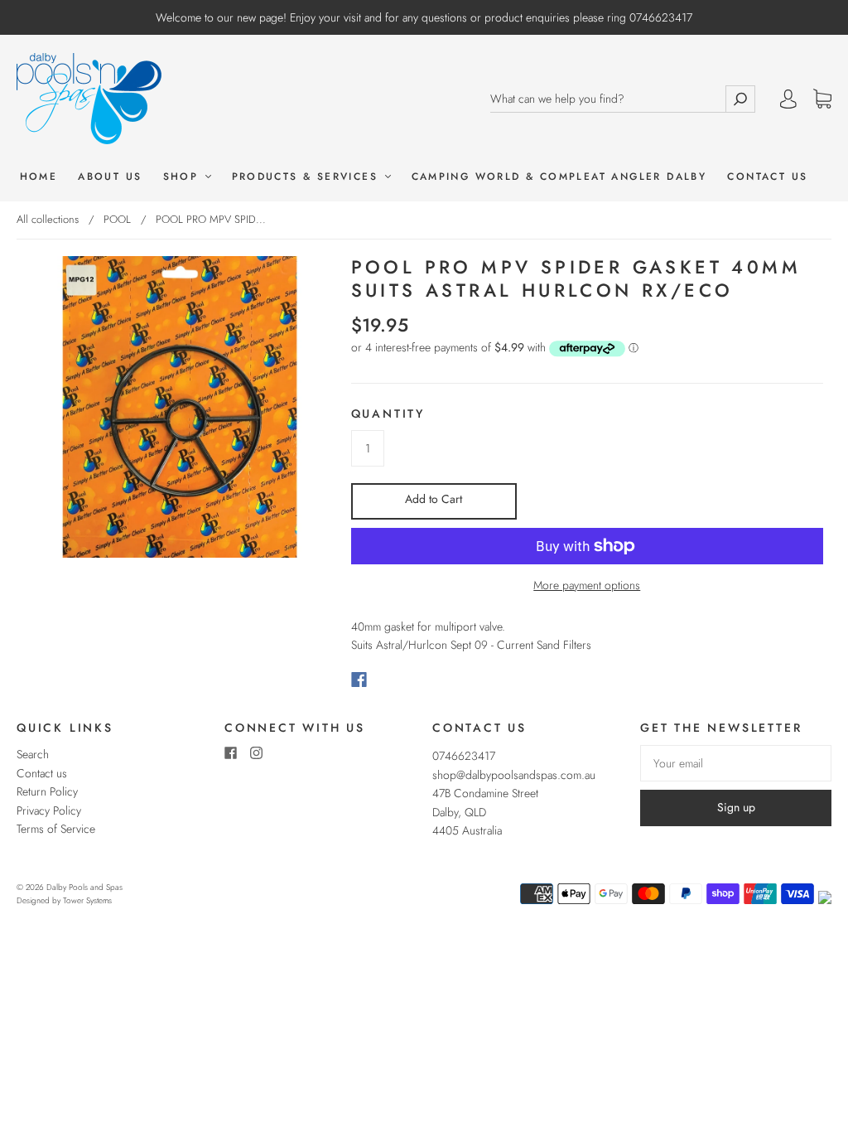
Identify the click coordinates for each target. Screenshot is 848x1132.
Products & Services (307, 177)
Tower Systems (87, 900)
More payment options (586, 585)
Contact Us (767, 177)
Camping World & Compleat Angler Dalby (559, 177)
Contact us (42, 773)
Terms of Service (56, 828)
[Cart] (822, 99)
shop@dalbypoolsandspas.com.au (513, 775)
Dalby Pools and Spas (84, 887)
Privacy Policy (49, 810)
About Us (110, 177)
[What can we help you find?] (607, 99)
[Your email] (735, 763)
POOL (117, 219)
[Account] (788, 98)
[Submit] (740, 99)
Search (33, 754)
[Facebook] (358, 679)
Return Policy (47, 791)
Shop (183, 177)
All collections (48, 219)
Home (39, 177)
